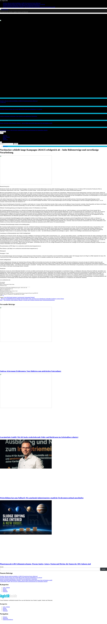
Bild (8, 297)
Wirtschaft (2, 113)
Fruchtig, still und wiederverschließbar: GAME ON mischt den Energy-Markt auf (21, 3)
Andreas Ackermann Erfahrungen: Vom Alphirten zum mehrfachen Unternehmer (21, 5)
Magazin (5, 590)
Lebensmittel (27, 297)
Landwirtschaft (20, 297)
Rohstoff (32, 297)
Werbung (5, 617)
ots (3, 295)
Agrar (5, 297)
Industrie (15, 297)
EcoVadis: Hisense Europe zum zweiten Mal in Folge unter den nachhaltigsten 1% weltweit (24, 4)
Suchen (1, 567)
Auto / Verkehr (6, 137)
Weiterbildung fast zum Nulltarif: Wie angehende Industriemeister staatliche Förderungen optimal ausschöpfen (41, 498)
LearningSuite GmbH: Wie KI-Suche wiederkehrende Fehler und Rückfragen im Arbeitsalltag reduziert (23, 130)
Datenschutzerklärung (8, 619)
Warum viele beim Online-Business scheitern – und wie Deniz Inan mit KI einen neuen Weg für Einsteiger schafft (29, 7)
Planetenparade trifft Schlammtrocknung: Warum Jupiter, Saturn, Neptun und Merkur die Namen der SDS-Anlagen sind (45, 564)
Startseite (5, 135)
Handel (1, 98)
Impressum (5, 618)
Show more (3, 131)
